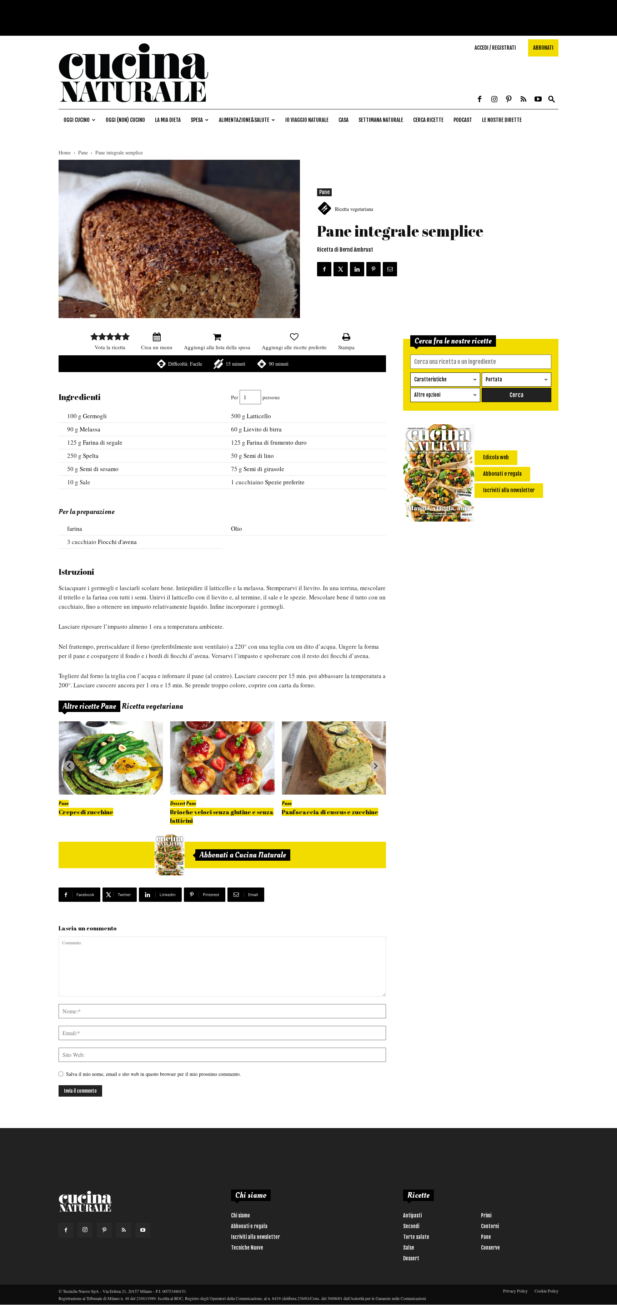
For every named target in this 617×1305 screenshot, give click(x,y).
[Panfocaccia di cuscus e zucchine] (334, 758)
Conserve (490, 1248)
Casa (343, 120)
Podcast (462, 120)
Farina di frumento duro (277, 442)
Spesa (197, 120)
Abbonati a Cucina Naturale (243, 855)
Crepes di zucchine (86, 812)
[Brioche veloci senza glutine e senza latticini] (222, 758)
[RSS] (523, 100)
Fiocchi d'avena (117, 542)
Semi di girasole (264, 469)
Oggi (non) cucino (125, 120)
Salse (408, 1248)
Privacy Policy (515, 1291)
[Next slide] (375, 766)
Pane (83, 152)
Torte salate (416, 1237)
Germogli (95, 416)
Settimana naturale (380, 120)
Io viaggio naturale (306, 120)
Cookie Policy (546, 1291)
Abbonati (543, 47)
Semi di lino (259, 455)
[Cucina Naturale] (134, 105)
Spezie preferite (285, 482)
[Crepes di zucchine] (111, 758)
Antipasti (412, 1215)
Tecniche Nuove (247, 1248)
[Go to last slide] (69, 766)
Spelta (91, 455)
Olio (236, 528)
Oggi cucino (77, 120)
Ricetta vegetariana (354, 209)
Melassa (90, 429)
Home (65, 152)
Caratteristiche (430, 379)
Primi (486, 1215)
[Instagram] (494, 100)
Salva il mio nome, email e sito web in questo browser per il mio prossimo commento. (153, 1074)
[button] (551, 99)
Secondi (411, 1226)
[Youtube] (538, 100)
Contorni (490, 1226)
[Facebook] (479, 100)
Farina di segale (102, 442)
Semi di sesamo (99, 469)
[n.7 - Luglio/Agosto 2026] (170, 855)
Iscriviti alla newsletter (255, 1237)
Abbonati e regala (249, 1226)
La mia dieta (168, 120)
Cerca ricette (428, 120)
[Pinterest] (509, 100)
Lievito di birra (263, 429)
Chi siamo (240, 1215)
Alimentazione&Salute (244, 120)
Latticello (259, 416)
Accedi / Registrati (495, 47)
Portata (494, 379)
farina (74, 528)
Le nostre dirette (502, 120)
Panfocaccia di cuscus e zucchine (330, 812)
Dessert (177, 803)
